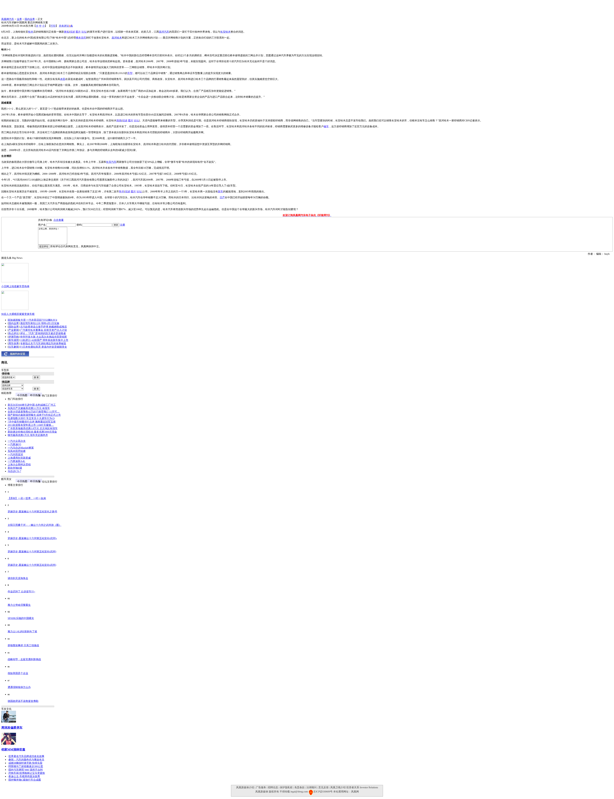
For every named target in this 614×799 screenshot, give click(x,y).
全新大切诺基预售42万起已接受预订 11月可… (33, 411)
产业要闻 (13, 330)
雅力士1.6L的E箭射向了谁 (22, 631)
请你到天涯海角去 (18, 578)
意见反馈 (323, 787)
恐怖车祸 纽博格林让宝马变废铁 (26, 773)
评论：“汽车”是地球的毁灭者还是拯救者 (43, 333)
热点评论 (13, 333)
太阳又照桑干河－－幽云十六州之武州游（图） (34, 525)
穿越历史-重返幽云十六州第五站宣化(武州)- (32, 538)
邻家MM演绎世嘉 (13, 749)
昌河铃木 (117, 37)
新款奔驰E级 (15, 468)
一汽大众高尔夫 (17, 441)
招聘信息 (273, 787)
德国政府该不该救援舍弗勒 (23, 701)
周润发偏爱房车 (12, 727)
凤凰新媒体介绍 (245, 787)
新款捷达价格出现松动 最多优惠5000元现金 (32, 431)
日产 (222, 197)
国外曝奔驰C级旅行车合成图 (24, 779)
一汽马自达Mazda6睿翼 (21, 447)
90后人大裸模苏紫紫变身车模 (18, 314)
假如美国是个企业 (18, 673)
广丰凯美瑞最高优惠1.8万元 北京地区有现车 (33, 428)
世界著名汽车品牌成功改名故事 (26, 756)
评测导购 (13, 336)
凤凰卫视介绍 (338, 787)
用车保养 (13, 343)
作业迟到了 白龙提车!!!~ (21, 591)
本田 (62, 79)
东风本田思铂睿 (17, 451)
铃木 (30, 31)
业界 (19, 19)
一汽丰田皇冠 (15, 454)
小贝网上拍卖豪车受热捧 (15, 286)
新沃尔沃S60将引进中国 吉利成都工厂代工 (32, 404)
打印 (53, 25)
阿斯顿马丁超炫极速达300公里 (25, 766)
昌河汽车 (164, 31)
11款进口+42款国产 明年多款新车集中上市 (44, 340)
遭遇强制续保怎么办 (19, 687)
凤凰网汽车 (7, 19)
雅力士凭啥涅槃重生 (19, 605)
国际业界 (13, 326)
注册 (122, 224)
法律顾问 (311, 787)
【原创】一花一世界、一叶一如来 (27, 498)
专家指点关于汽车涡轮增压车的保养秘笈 (43, 343)
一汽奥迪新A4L (16, 461)
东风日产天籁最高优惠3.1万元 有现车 (29, 408)
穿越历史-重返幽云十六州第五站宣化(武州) (32, 551)
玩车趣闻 (13, 346)
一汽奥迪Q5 (14, 444)
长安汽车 (111, 162)
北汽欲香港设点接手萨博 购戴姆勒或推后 (43, 326)
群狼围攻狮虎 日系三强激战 (23, 645)
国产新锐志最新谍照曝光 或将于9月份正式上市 (34, 415)
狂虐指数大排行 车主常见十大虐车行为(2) (31, 418)
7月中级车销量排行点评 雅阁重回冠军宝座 (32, 421)
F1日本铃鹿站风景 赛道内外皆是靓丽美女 (43, 346)
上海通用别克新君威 (19, 457)
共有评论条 (66, 25)
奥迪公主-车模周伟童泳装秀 (24, 776)
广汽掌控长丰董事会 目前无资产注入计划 (43, 330)
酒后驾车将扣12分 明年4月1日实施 (39, 323)
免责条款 (299, 787)
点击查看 (58, 220)
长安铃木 (225, 31)
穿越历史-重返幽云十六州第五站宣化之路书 (32, 511)
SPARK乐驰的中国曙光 (21, 618)
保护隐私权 (286, 787)
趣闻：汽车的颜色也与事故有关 (26, 759)
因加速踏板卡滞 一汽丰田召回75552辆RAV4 (32, 320)
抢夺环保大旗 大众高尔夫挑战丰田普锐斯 (43, 336)
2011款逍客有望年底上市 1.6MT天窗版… (31, 425)
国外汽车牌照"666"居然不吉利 (25, 769)
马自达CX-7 (14, 471)
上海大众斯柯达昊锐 (19, 464)
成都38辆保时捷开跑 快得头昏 (25, 763)
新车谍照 (13, 340)
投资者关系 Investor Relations (362, 787)
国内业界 (30, 19)
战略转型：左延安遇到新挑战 (24, 659)
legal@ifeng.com (299, 791)
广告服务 (261, 787)
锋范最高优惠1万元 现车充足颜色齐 (28, 435)
